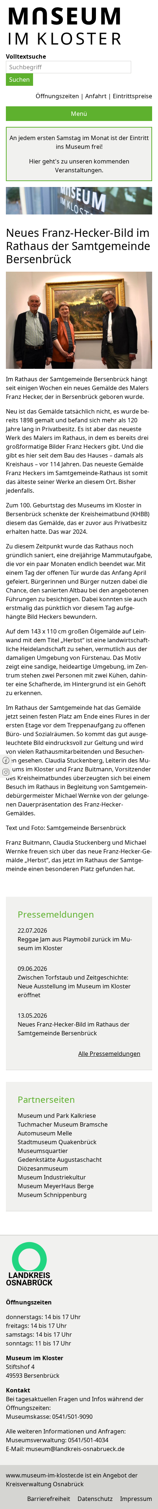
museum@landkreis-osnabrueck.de (75, 1449)
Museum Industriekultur (52, 1177)
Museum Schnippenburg (52, 1195)
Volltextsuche (26, 56)
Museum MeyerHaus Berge (56, 1186)
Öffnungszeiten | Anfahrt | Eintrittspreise (94, 96)
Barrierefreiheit (48, 1499)
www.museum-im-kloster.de (44, 1475)
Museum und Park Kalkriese (57, 1116)
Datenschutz (95, 1499)
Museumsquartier (43, 1151)
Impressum (136, 1499)
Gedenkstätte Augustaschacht (60, 1160)
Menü (79, 114)
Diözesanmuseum (43, 1168)
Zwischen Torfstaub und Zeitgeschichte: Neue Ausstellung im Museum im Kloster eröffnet (74, 986)
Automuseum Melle (45, 1133)
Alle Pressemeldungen (109, 1054)
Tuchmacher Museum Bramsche (63, 1124)
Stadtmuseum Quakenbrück (57, 1142)
